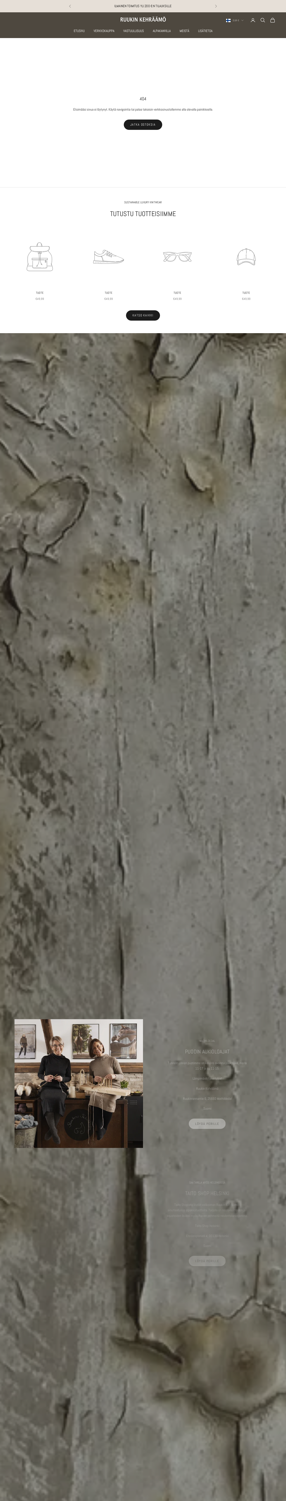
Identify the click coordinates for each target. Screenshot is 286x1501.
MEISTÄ (184, 31)
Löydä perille (207, 1124)
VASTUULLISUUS (133, 31)
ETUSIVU (79, 31)
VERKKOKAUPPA (104, 31)
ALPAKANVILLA (162, 31)
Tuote (40, 293)
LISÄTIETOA (205, 31)
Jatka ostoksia (143, 124)
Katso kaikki (143, 315)
